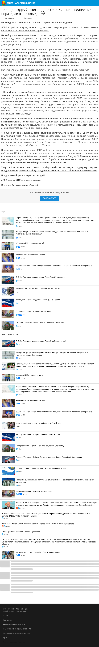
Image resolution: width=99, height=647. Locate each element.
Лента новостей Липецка (14, 642)
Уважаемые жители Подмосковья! (30, 254)
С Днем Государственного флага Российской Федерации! (41, 468)
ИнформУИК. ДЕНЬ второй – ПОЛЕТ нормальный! (38, 552)
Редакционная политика (14, 624)
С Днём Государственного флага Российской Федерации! (40, 277)
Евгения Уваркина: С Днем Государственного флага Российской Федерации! (49, 457)
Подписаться (49, 198)
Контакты (7, 620)
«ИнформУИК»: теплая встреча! (30, 243)
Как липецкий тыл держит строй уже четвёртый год (38, 288)
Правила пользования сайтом (16, 633)
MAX (18, 180)
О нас (5, 615)
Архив (6, 637)
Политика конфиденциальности (17, 629)
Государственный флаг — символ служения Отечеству (40, 322)
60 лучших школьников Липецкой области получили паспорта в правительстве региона (54, 266)
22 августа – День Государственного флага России (38, 300)
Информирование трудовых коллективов (33, 311)
